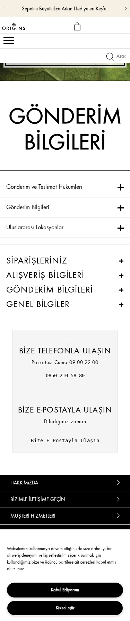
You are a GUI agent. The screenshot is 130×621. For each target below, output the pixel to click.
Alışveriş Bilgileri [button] (45, 275)
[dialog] (78, 26)
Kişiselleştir (65, 607)
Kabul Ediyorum (65, 589)
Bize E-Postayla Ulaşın (65, 440)
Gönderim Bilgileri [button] (49, 289)
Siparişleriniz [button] (36, 260)
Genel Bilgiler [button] (38, 304)
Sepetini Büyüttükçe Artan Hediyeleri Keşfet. (65, 9)
